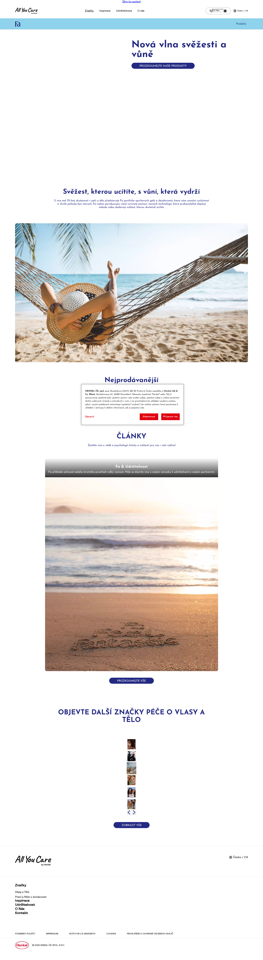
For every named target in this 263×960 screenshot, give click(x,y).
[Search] (211, 11)
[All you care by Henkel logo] (26, 11)
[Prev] (129, 812)
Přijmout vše (170, 417)
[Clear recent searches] (225, 11)
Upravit (89, 416)
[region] (132, 404)
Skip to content (131, 1)
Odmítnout (149, 417)
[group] (131, 564)
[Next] (134, 812)
